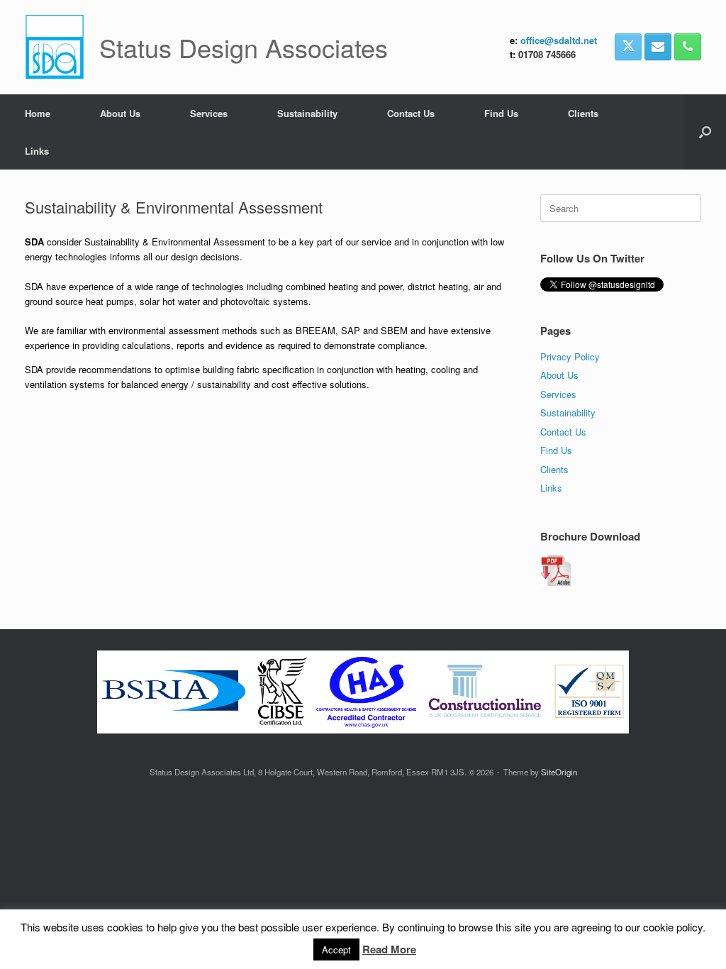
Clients (583, 113)
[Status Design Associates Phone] (687, 46)
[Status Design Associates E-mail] (657, 46)
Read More (389, 949)
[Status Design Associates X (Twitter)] (628, 46)
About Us (120, 113)
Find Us (501, 113)
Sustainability (307, 113)
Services (209, 113)
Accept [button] (336, 949)
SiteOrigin (559, 771)
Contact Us (411, 113)
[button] (705, 132)
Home (37, 113)
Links (37, 150)
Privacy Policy (570, 356)
